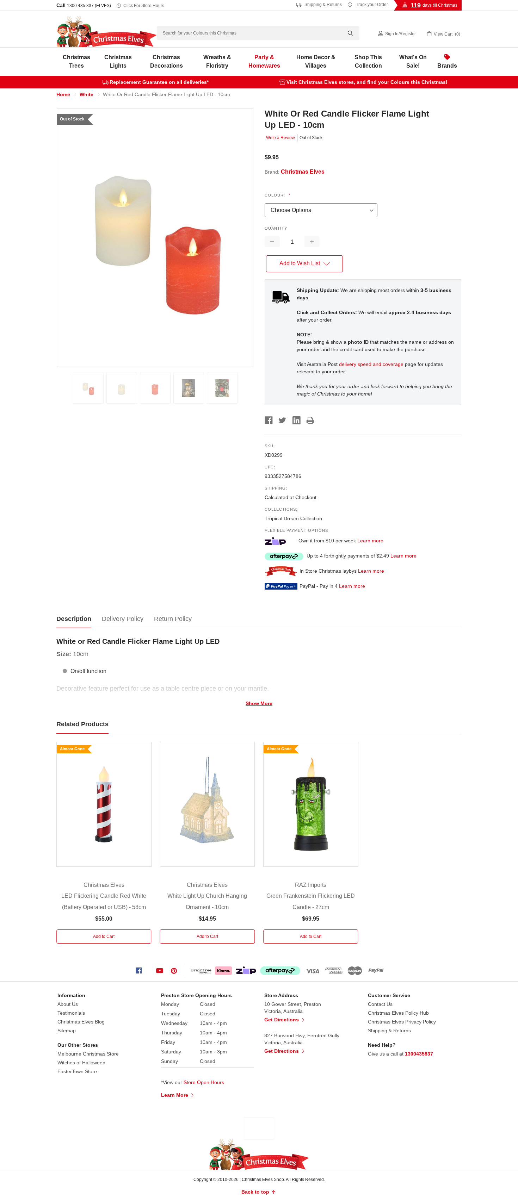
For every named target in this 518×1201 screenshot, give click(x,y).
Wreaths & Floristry (217, 61)
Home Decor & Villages (315, 61)
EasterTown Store (77, 1071)
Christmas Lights (118, 61)
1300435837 (419, 1054)
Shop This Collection (368, 61)
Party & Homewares (264, 61)
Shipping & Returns (322, 4)
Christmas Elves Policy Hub (398, 1013)
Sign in (392, 33)
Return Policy (173, 618)
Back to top (256, 1192)
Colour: (277, 195)
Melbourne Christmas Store (88, 1054)
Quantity (276, 228)
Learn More (175, 1095)
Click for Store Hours (143, 5)
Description (73, 618)
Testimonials (71, 1013)
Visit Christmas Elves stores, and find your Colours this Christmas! (367, 82)
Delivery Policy (122, 618)
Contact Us (380, 1004)
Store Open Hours (204, 1082)
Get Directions (282, 1019)
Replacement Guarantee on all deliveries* (159, 82)
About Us (67, 1004)
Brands (447, 66)
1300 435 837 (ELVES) (89, 5)
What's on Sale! (413, 61)
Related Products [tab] (82, 724)
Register (408, 33)
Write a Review (280, 137)
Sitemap (66, 1030)
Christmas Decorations (166, 61)
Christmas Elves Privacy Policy (402, 1022)
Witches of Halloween (81, 1062)
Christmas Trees (76, 61)
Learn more (370, 540)
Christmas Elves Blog (81, 1022)
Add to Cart (104, 936)
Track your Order (371, 4)
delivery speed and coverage (371, 364)
